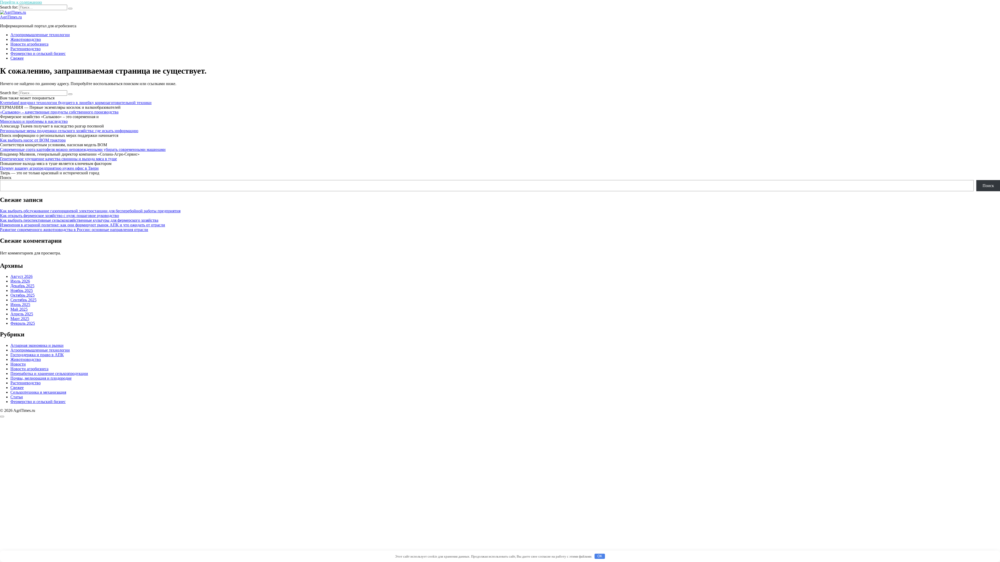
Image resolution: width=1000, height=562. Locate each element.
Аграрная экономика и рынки (37, 345)
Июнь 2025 (20, 304)
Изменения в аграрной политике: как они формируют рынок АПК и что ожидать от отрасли (82, 225)
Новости (18, 364)
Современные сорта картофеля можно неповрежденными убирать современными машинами (83, 149)
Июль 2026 (20, 281)
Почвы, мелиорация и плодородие (41, 378)
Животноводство (25, 39)
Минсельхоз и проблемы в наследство (34, 121)
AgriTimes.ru (11, 17)
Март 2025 (19, 318)
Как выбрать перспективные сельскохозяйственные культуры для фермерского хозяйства (79, 220)
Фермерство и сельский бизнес (38, 53)
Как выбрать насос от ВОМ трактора (33, 140)
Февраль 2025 (22, 323)
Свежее (17, 58)
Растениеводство (25, 49)
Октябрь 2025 (22, 295)
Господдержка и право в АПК (37, 355)
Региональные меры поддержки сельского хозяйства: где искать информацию (69, 131)
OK (599, 556)
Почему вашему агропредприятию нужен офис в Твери (49, 168)
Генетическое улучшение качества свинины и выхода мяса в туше (58, 159)
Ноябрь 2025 (21, 290)
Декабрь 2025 (22, 286)
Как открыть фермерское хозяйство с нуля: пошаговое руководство (59, 215)
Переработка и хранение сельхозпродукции (49, 373)
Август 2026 (21, 276)
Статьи (16, 397)
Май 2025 (19, 309)
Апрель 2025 (21, 314)
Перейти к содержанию (21, 2)
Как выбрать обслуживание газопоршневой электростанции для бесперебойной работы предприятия (90, 211)
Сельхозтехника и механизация (38, 392)
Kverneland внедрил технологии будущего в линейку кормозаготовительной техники (76, 102)
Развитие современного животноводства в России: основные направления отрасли (74, 229)
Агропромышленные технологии (40, 35)
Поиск (5, 177)
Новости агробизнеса (29, 44)
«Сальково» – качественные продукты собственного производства (59, 112)
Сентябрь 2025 (23, 300)
